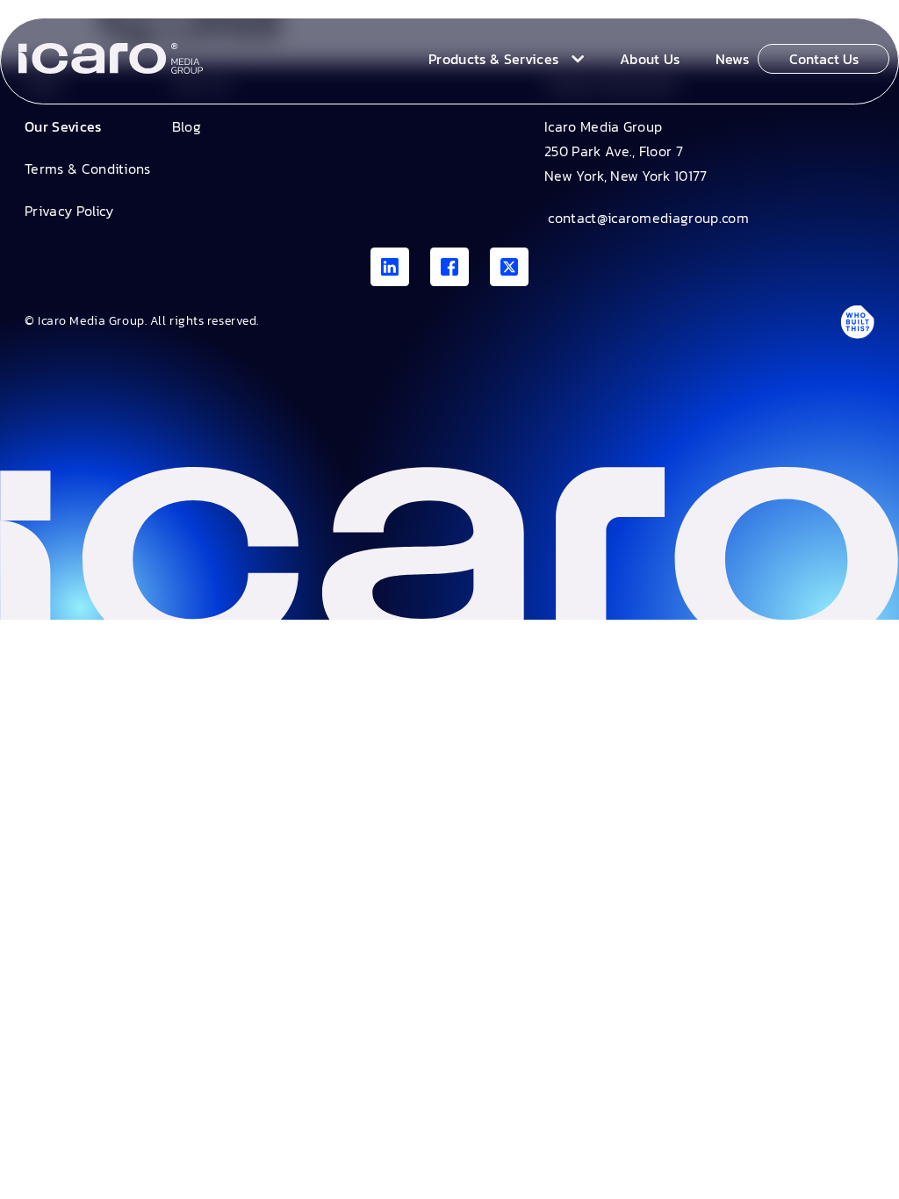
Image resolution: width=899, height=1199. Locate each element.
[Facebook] (449, 267)
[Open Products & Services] (574, 58)
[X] (509, 267)
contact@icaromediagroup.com (646, 217)
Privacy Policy (69, 210)
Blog (186, 126)
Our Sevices (63, 126)
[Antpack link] (856, 321)
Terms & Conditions (88, 168)
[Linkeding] (389, 267)
